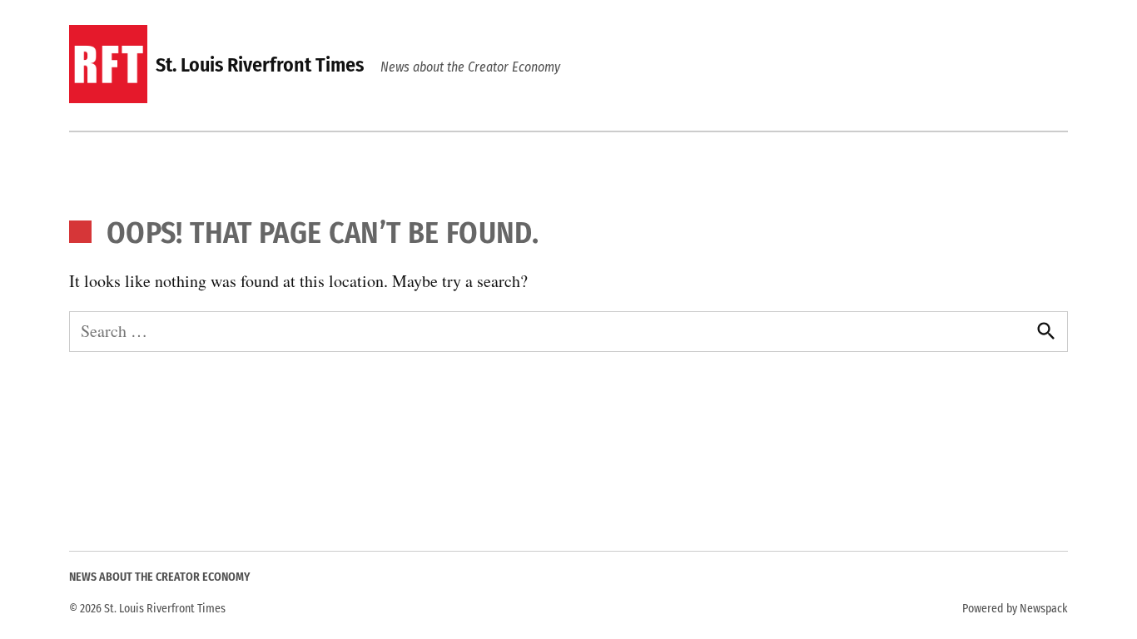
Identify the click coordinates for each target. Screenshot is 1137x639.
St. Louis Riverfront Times (260, 65)
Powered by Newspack (1015, 609)
